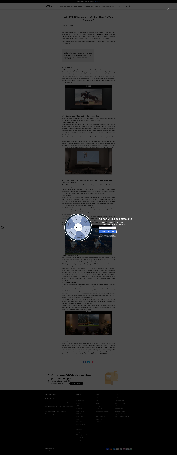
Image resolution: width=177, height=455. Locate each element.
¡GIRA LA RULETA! (108, 231)
